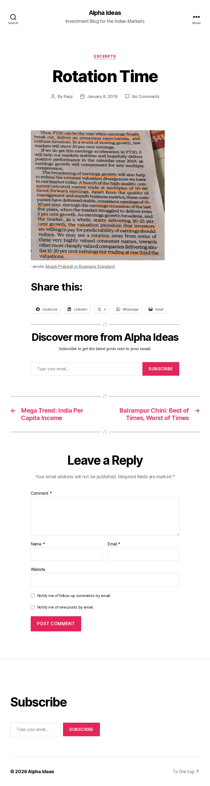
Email (114, 544)
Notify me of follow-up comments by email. (74, 595)
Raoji (68, 96)
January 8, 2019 (102, 96)
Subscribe (161, 368)
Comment (41, 493)
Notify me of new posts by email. (65, 607)
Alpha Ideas (105, 13)
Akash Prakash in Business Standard (80, 266)
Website (38, 569)
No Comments (145, 96)
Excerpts (105, 56)
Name (38, 544)
